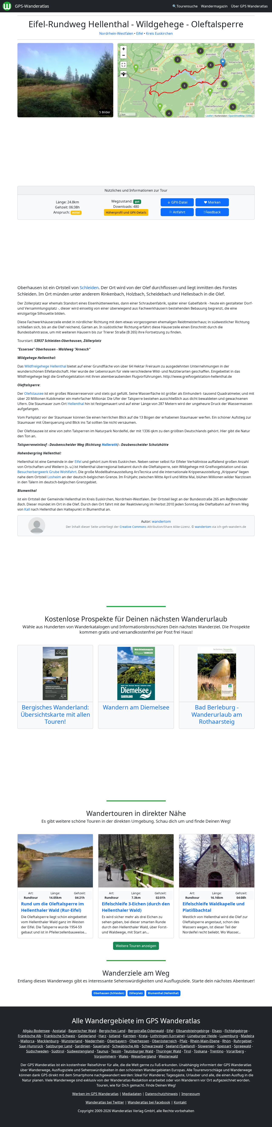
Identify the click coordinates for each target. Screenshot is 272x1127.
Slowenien (206, 1046)
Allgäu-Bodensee (36, 1030)
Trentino (217, 1051)
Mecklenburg (48, 1041)
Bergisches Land (112, 1030)
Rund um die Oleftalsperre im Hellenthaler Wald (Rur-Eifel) (52, 907)
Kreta (143, 1036)
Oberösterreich (164, 1041)
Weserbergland (143, 1056)
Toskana (200, 1051)
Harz (102, 1036)
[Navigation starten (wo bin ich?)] (123, 74)
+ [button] (123, 49)
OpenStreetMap (236, 115)
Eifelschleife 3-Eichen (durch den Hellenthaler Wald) (136, 907)
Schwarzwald (152, 1046)
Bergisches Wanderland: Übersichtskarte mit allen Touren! (55, 714)
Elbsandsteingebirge (192, 1030)
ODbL (249, 115)
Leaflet (209, 115)
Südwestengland (80, 1051)
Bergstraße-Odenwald (146, 1030)
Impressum (190, 1093)
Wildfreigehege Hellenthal (45, 366)
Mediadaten (132, 1093)
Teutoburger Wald (138, 1051)
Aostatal (59, 1030)
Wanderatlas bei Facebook (149, 1102)
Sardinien (82, 1046)
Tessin (116, 1051)
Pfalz (183, 1041)
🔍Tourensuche (185, 6)
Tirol (187, 1051)
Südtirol (57, 1051)
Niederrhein (94, 1041)
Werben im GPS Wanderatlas (95, 1093)
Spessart (224, 1046)
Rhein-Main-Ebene (205, 1041)
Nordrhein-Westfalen (116, 33)
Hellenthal (76, 403)
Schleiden (89, 287)
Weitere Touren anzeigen (136, 945)
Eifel (139, 33)
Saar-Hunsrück (31, 1046)
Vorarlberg (235, 1051)
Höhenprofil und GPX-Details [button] (126, 212)
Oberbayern (117, 1041)
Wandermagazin (214, 6)
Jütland (114, 1036)
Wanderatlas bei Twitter (105, 1102)
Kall (27, 509)
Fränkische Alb (29, 1036)
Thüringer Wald (168, 1051)
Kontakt (180, 1102)
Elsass (217, 1030)
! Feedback (212, 212)
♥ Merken (212, 202)
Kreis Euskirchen (159, 33)
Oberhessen (139, 1041)
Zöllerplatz (136, 993)
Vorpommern (105, 1056)
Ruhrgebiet (243, 1041)
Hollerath (109, 444)
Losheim (54, 477)
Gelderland (87, 1036)
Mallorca (27, 1041)
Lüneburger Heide (202, 1036)
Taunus (102, 1051)
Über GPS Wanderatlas (249, 6)
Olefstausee (34, 393)
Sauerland (101, 1046)
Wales (123, 1056)
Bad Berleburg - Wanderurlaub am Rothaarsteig (216, 714)
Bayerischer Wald (82, 1030)
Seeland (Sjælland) (180, 1046)
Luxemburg (229, 1036)
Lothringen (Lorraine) (167, 1036)
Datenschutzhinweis (161, 1093)
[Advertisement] (186, 150)
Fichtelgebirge (236, 1030)
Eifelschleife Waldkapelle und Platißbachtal (214, 907)
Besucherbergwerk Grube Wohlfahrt (46, 471)
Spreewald (242, 1046)
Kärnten (129, 1036)
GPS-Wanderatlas (32, 6)
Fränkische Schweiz (59, 1036)
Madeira (247, 1036)
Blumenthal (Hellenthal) (163, 993)
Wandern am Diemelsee (136, 707)
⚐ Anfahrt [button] (177, 212)
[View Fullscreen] (123, 65)
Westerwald (168, 1056)
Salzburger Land (59, 1046)
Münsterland (71, 1041)
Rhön (226, 1041)
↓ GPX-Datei (177, 202)
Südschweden (37, 1051)
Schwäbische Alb (125, 1046)
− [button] (123, 55)
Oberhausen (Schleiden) (109, 993)
